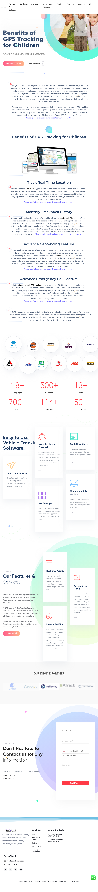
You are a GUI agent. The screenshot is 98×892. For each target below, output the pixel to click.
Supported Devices (48, 5)
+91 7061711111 (10, 775)
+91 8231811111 (10, 778)
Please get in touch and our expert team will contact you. (50, 118)
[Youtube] (21, 869)
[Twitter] (15, 869)
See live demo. (35, 63)
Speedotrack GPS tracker (69, 218)
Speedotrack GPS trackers (30, 285)
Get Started (12, 633)
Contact (81, 4)
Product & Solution (12, 7)
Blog (91, 4)
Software (35, 4)
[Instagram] (10, 869)
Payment (70, 4)
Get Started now (13, 63)
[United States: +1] (64, 751)
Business (24, 4)
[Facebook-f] (5, 869)
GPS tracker (31, 189)
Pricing (60, 4)
